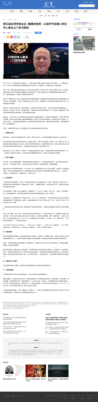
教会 (30, 11)
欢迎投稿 (81, 398)
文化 (58, 11)
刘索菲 (8, 32)
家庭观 (52, 15)
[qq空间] (8, 37)
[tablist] (84, 29)
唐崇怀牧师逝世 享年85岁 (9, 379)
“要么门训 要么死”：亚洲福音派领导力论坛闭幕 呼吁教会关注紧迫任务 (14, 327)
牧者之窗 (76, 19)
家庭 (49, 11)
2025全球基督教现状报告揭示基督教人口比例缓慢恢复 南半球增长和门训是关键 (14, 323)
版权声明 (89, 398)
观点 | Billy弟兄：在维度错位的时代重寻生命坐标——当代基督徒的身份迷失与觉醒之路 (57, 328)
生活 (67, 11)
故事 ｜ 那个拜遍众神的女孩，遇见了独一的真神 (36, 379)
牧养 (49, 15)
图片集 (76, 34)
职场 (57, 15)
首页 (12, 11)
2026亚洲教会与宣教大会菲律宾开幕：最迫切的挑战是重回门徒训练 (56, 323)
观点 (85, 11)
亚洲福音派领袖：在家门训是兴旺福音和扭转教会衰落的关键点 (14, 318)
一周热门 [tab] (89, 29)
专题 (93, 395)
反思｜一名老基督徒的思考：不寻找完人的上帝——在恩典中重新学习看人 (56, 332)
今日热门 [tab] (78, 29)
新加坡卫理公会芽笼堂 (79, 52)
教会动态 (10, 19)
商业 (76, 11)
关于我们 (65, 398)
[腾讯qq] (15, 37)
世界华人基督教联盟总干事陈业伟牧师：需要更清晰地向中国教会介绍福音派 (57, 318)
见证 (45, 15)
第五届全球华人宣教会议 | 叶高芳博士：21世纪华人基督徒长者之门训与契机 (14, 332)
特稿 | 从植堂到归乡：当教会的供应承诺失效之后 (58, 379)
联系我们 (73, 398)
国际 (21, 11)
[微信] (18, 37)
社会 (39, 11)
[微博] (11, 37)
